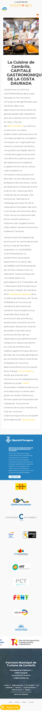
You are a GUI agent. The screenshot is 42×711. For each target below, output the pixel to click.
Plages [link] (27, 690)
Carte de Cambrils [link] (21, 694)
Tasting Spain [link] (28, 419)
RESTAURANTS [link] (15, 126)
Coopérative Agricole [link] (19, 294)
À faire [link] (6, 685)
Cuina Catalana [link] (25, 371)
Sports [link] (18, 687)
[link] (16, 5)
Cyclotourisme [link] (29, 687)
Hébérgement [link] (17, 685)
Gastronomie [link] (17, 690)
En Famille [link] (30, 685)
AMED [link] (26, 383)
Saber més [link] (14, 477)
